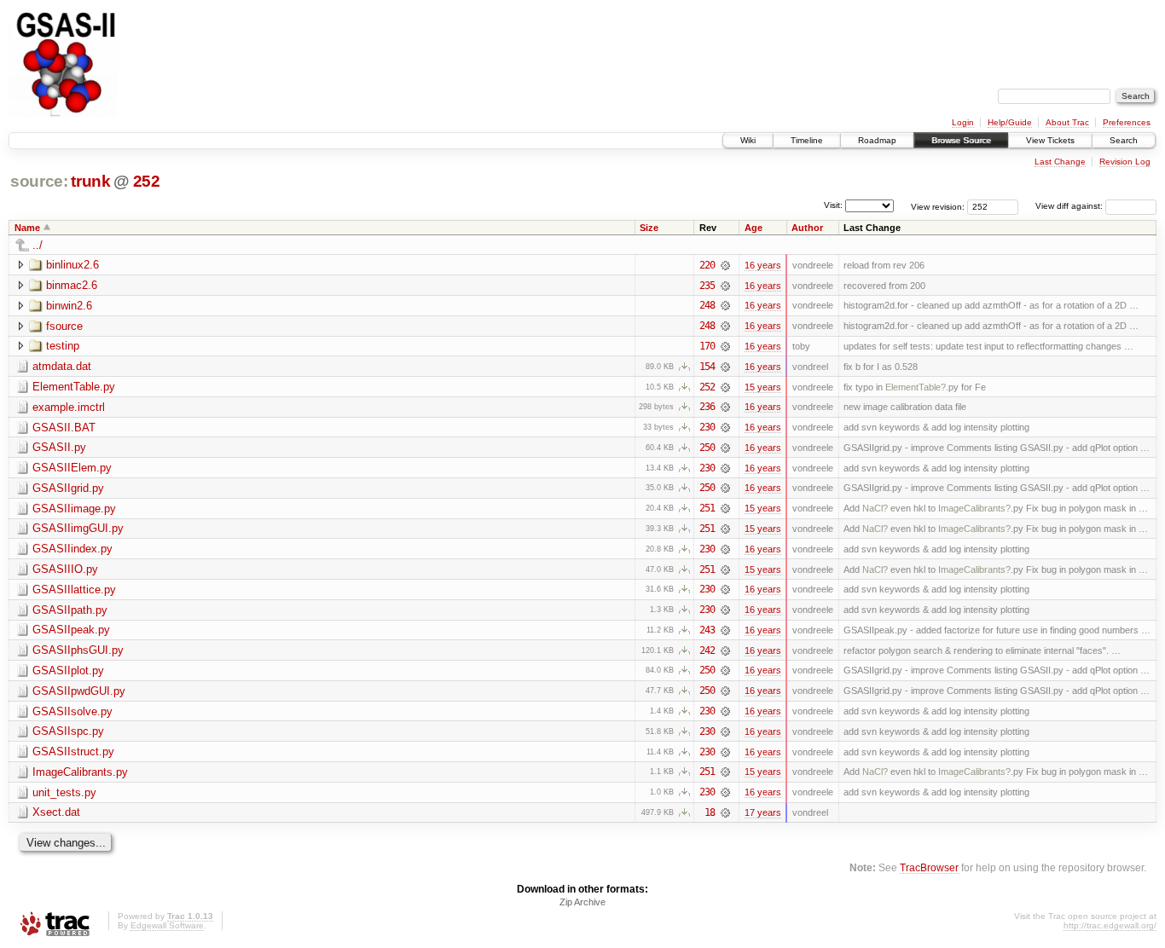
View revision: (938, 206)
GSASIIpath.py (69, 610)
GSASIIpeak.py (71, 629)
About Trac (1067, 122)
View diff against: (1070, 206)
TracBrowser (929, 867)
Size (649, 228)
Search (1124, 140)
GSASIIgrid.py (68, 488)
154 (707, 367)
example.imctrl (68, 407)
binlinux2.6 (72, 264)
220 (707, 265)
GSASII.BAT (64, 427)
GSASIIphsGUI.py (78, 650)
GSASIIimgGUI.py (78, 528)
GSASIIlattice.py (74, 589)
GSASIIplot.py (68, 670)
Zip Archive (582, 902)
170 (707, 346)
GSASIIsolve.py (72, 711)
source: (39, 181)
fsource (64, 326)
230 (707, 427)
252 (146, 181)
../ (37, 245)
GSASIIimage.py (74, 508)
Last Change (1060, 161)
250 (707, 448)
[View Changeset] (725, 265)
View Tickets (1050, 140)
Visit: (833, 205)
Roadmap (877, 140)
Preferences (1127, 122)
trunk (90, 181)
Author (807, 228)
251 (707, 508)
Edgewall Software (167, 925)
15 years (763, 387)
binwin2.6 (69, 305)
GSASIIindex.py (72, 548)
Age (753, 228)
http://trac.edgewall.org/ (1110, 925)
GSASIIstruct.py (73, 751)
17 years (763, 812)
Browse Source (961, 140)
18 (709, 812)
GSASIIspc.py (68, 731)
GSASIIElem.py (72, 467)
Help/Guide (1010, 122)
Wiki (748, 140)
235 (707, 286)
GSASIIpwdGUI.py (78, 691)
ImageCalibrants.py (80, 772)
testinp (62, 345)
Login (963, 122)
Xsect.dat (56, 812)
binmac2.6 (71, 285)
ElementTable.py (73, 386)
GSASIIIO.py (65, 569)
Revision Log (1125, 161)
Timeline (807, 140)
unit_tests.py (64, 792)
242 (707, 650)
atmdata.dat (61, 366)
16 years (763, 265)
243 (707, 630)
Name (27, 228)
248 (707, 305)
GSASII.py (59, 447)
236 (707, 407)
